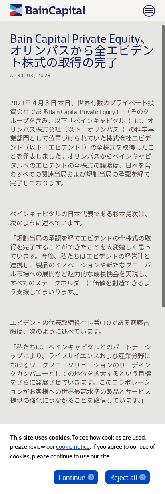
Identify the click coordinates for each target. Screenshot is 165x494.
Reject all (123, 477)
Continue (71, 477)
